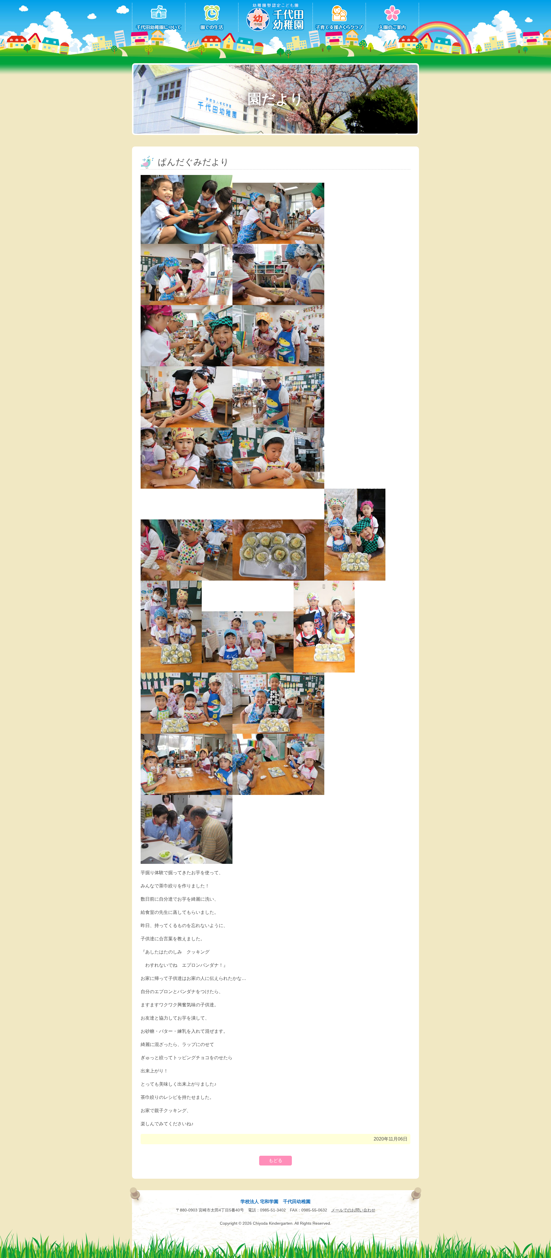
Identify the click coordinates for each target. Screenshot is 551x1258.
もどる (275, 1160)
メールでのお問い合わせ (353, 1210)
